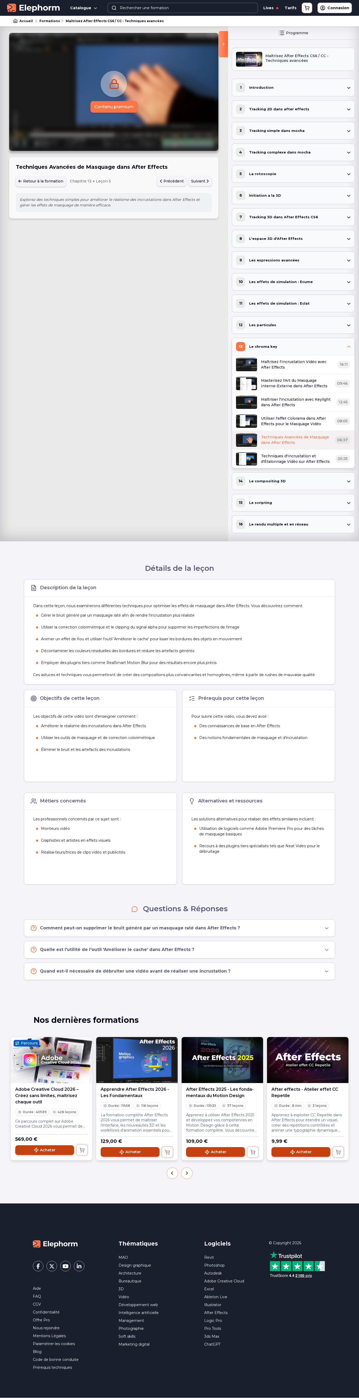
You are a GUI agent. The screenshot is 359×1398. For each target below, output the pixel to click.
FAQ (37, 1296)
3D (121, 1289)
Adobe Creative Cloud (224, 1281)
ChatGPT (212, 1344)
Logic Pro (213, 1320)
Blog (37, 1351)
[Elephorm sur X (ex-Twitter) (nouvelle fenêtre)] (52, 1266)
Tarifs (290, 8)
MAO (123, 1257)
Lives (269, 8)
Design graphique (135, 1265)
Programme (297, 33)
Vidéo (124, 1297)
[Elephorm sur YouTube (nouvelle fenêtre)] (65, 1266)
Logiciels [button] (217, 1243)
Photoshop (214, 1265)
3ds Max (211, 1336)
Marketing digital (134, 1344)
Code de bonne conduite (56, 1359)
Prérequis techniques (52, 1367)
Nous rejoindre (46, 1328)
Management (131, 1320)
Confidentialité (46, 1312)
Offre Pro (41, 1320)
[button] (172, 1173)
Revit (209, 1257)
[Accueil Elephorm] (55, 1243)
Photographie (131, 1328)
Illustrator (212, 1304)
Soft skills (127, 1336)
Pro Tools (212, 1328)
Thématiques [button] (138, 1243)
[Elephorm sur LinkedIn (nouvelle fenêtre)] (79, 1266)
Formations (49, 21)
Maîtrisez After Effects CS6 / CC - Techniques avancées (115, 21)
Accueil (26, 21)
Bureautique (130, 1281)
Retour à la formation (42, 181)
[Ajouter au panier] (82, 1150)
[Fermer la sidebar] (223, 44)
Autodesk (213, 1273)
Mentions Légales (49, 1335)
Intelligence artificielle (139, 1312)
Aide (37, 1288)
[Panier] (307, 8)
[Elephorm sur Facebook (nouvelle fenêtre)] (38, 1266)
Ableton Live (215, 1297)
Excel (209, 1289)
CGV (37, 1304)
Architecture (130, 1273)
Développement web (138, 1304)
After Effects (216, 1312)
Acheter (47, 1150)
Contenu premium (114, 106)
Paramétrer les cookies (54, 1343)
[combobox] (182, 8)
